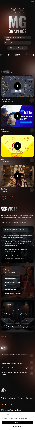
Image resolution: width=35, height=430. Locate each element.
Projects (3, 398)
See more (4, 336)
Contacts (29, 398)
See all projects (3, 197)
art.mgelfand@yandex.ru (13, 410)
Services (20, 398)
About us (12, 398)
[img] (17, 244)
